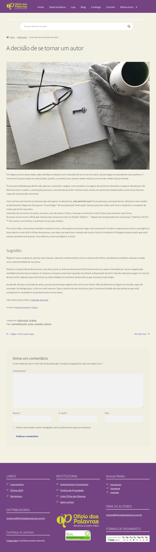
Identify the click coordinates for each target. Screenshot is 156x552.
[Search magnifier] (129, 26)
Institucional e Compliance (74, 484)
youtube (114, 492)
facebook (115, 488)
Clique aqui (12, 540)
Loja (73, 7)
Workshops (16, 496)
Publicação (22, 37)
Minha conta (126, 7)
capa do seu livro (39, 299)
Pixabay (35, 307)
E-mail (63, 413)
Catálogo (96, 7)
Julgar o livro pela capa (22, 334)
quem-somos (67, 502)
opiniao (47, 324)
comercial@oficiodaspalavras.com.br (25, 518)
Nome (17, 413)
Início (12, 37)
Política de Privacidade (72, 490)
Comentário (20, 370)
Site (107, 413)
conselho (38, 324)
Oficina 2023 (16, 490)
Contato (110, 7)
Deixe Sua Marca (57, 7)
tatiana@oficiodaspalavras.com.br (124, 514)
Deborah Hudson (22, 307)
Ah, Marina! (140, 334)
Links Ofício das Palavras (73, 496)
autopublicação (19, 324)
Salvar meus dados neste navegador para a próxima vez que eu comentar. (53, 427)
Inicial (40, 7)
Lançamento (17, 484)
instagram (115, 484)
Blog (83, 7)
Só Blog (32, 320)
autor (30, 324)
